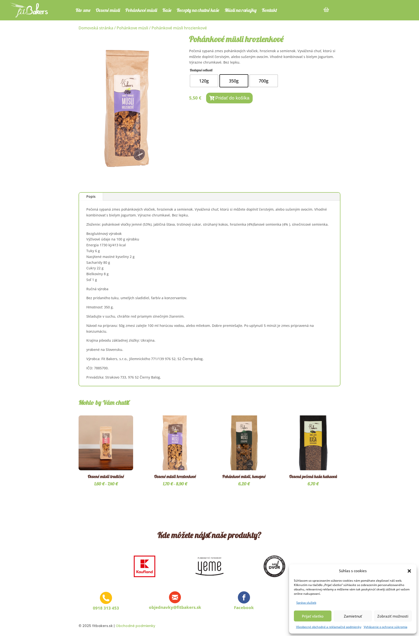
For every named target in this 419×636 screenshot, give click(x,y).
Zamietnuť (353, 616)
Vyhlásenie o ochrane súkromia (385, 627)
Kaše (166, 10)
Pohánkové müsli (141, 10)
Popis (91, 196)
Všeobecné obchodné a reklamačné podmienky (328, 627)
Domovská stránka (96, 28)
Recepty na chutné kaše (198, 10)
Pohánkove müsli (132, 28)
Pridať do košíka (232, 97)
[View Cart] (326, 7)
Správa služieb (306, 603)
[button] (409, 571)
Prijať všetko (312, 616)
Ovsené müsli (108, 10)
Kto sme (83, 10)
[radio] (204, 81)
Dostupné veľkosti (201, 70)
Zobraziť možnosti (392, 616)
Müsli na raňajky (241, 10)
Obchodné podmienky (135, 625)
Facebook (244, 607)
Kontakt (269, 10)
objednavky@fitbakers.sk (175, 607)
